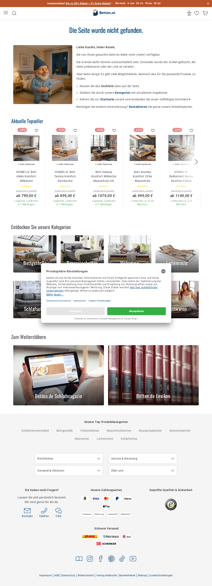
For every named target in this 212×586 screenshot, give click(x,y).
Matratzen (82, 438)
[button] (196, 162)
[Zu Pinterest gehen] (111, 559)
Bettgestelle (65, 430)
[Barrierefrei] (190, 13)
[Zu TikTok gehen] (122, 559)
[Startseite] (104, 13)
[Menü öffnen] (6, 13)
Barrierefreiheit (127, 575)
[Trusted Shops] (171, 504)
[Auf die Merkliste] (36, 130)
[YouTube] (133, 559)
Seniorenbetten (180, 430)
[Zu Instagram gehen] (90, 559)
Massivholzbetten (119, 430)
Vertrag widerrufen (106, 575)
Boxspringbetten (150, 430)
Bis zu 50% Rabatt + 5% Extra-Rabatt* (88, 3)
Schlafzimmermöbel (35, 430)
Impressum (45, 575)
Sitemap (142, 575)
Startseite (107, 99)
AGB (56, 575)
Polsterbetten (90, 430)
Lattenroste (105, 438)
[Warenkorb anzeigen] (205, 13)
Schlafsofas (129, 438)
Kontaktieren (138, 106)
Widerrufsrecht (86, 575)
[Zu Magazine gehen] (79, 559)
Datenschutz (68, 575)
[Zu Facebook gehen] (100, 559)
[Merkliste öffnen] (197, 13)
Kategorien (123, 92)
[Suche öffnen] (14, 13)
